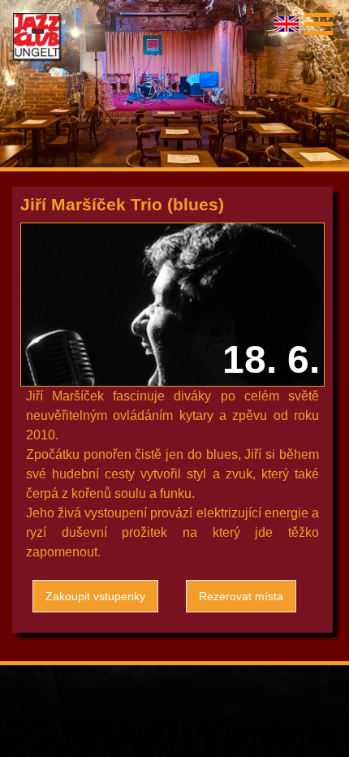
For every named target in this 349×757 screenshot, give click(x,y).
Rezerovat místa (241, 596)
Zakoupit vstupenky (95, 596)
